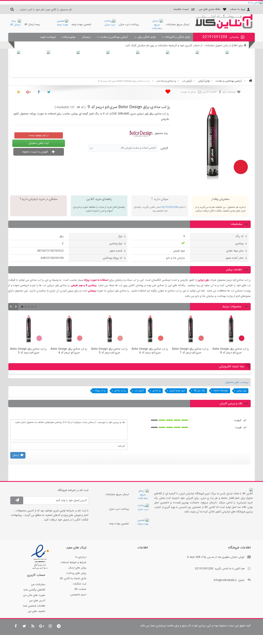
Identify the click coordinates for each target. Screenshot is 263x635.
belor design (221, 391)
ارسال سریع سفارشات (177, 24)
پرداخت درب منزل (129, 24)
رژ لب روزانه (100, 391)
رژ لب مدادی (120, 391)
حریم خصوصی (78, 594)
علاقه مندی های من (209, 9)
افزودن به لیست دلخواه (35, 152)
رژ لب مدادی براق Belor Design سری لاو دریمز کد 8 (231, 351)
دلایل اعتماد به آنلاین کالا (73, 578)
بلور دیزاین (241, 391)
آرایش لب (139, 391)
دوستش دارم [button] (229, 92)
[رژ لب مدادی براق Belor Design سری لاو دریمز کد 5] (109, 329)
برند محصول (161, 133)
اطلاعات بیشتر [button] (234, 269)
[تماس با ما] (131, 3)
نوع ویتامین (115, 243)
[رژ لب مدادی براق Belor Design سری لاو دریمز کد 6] (150, 329)
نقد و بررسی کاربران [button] (231, 403)
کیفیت (237, 420)
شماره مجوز (116, 251)
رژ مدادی (156, 391)
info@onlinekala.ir (225, 580)
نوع (120, 236)
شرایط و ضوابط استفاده (73, 562)
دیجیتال (86, 37)
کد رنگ (239, 236)
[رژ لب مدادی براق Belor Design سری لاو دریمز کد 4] (69, 329)
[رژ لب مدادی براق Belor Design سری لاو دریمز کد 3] (28, 329)
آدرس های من (37, 600)
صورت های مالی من (34, 595)
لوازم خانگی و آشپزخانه (177, 37)
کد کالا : (79, 107)
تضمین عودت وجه (81, 24)
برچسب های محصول (236, 382)
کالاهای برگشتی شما (34, 590)
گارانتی (164, 148)
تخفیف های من (36, 611)
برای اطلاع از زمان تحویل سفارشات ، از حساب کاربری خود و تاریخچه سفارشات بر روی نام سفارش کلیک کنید (184, 45)
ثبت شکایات (79, 584)
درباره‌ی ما (80, 557)
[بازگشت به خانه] (250, 81)
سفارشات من (38, 584)
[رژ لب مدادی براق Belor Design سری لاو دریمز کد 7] (190, 329)
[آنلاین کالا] (224, 28)
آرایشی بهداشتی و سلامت (114, 37)
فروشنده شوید (47, 37)
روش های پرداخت (76, 573)
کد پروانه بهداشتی (112, 258)
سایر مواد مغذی (234, 251)
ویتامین (239, 243)
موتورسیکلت (69, 37)
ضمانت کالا (80, 589)
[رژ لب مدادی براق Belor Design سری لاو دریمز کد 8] (231, 329)
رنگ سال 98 (199, 391)
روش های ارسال (77, 568)
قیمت (238, 427)
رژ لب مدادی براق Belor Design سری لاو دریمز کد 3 (28, 351)
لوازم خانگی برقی (146, 37)
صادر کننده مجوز (234, 258)
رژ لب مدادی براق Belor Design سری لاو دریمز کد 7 (190, 351)
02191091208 (170, 207)
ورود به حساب (237, 9)
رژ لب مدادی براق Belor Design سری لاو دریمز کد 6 (150, 351)
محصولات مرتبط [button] (232, 306)
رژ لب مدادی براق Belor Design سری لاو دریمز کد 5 (109, 351)
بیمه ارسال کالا (32, 24)
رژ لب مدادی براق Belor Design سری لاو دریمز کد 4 (69, 351)
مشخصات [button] (236, 224)
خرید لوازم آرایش (177, 391)
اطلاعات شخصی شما (34, 606)
